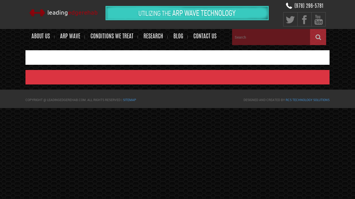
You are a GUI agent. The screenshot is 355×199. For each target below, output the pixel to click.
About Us (40, 36)
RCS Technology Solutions (308, 100)
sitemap (129, 100)
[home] (63, 13)
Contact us (204, 36)
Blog (178, 36)
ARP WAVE (70, 36)
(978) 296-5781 (308, 6)
